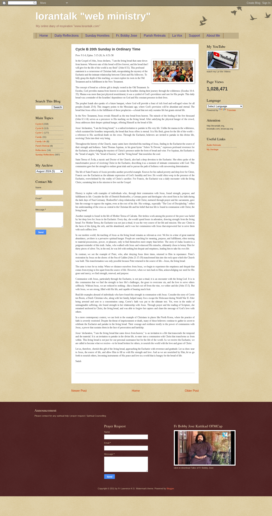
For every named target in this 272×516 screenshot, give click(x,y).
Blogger (170, 488)
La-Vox (177, 35)
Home (43, 35)
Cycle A (39, 124)
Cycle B (39, 128)
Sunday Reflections (44, 154)
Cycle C (39, 132)
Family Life (40, 141)
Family (38, 137)
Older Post (192, 390)
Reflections (40, 150)
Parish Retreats (155, 35)
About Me (213, 35)
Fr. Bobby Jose (126, 35)
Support (194, 35)
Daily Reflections (67, 35)
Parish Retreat (42, 146)
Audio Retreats (214, 145)
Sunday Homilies (97, 35)
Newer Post (79, 390)
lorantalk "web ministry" (93, 16)
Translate (231, 110)
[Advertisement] (47, 68)
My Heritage (212, 149)
